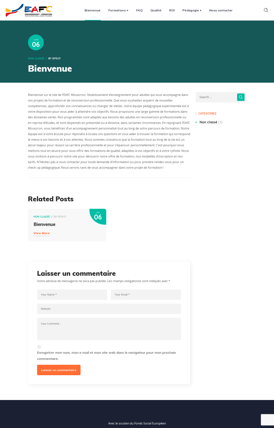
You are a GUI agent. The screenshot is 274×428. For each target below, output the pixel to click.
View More (42, 233)
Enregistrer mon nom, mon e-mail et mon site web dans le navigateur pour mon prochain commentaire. (106, 355)
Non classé (36, 58)
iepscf (56, 58)
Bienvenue (44, 224)
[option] (67, 231)
